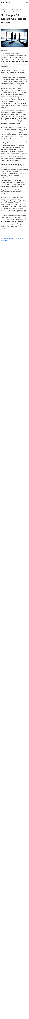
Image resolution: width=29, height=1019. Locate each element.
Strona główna (5, 9)
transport (4, 50)
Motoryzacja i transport (17, 9)
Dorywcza (5, 2)
